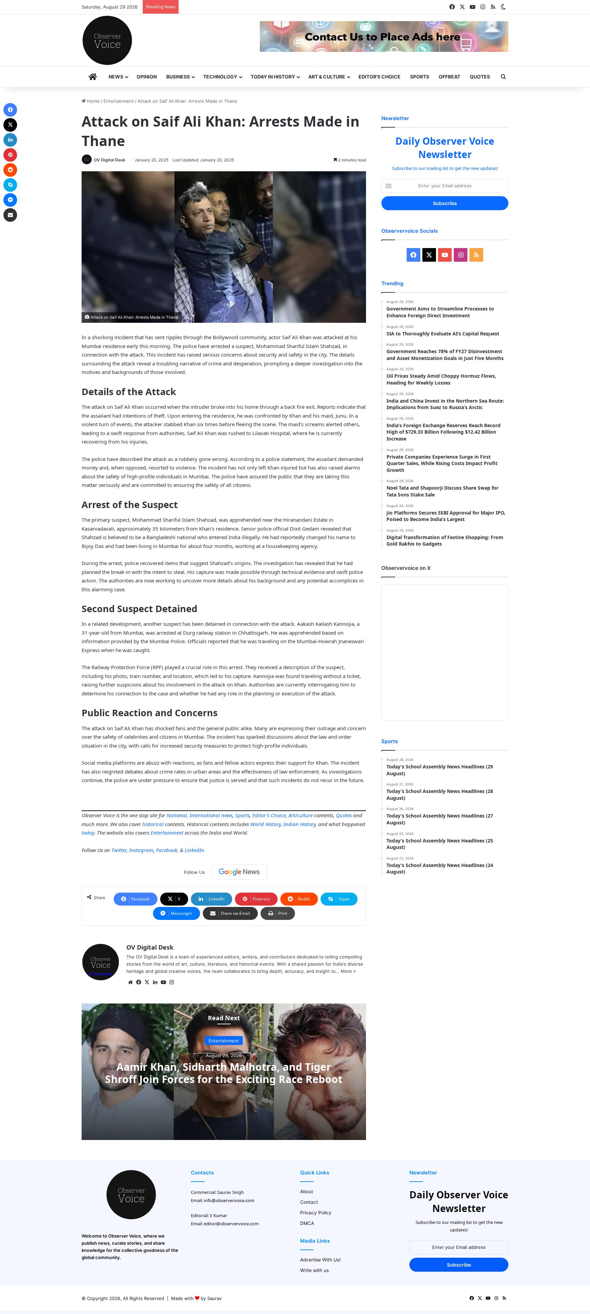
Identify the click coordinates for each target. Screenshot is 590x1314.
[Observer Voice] (107, 40)
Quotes (480, 77)
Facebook (166, 850)
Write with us (314, 1270)
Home (93, 101)
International (204, 815)
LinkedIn (194, 850)
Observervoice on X (406, 568)
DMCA (307, 1223)
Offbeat (449, 77)
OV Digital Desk (109, 159)
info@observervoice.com (229, 1200)
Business (178, 77)
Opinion (147, 77)
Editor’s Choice (380, 77)
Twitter (118, 850)
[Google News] (239, 872)
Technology (220, 77)
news (227, 815)
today (88, 832)
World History (265, 824)
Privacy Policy (316, 1212)
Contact (309, 1202)
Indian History (299, 824)
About (306, 1191)
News (116, 77)
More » (348, 971)
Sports (419, 77)
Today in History (273, 77)
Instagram (141, 850)
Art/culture (301, 815)
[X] (147, 982)
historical (153, 824)
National (177, 815)
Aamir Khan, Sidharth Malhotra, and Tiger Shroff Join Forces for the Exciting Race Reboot (223, 1072)
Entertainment (118, 101)
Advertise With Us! (320, 1259)
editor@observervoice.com (231, 1224)
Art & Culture (326, 77)
